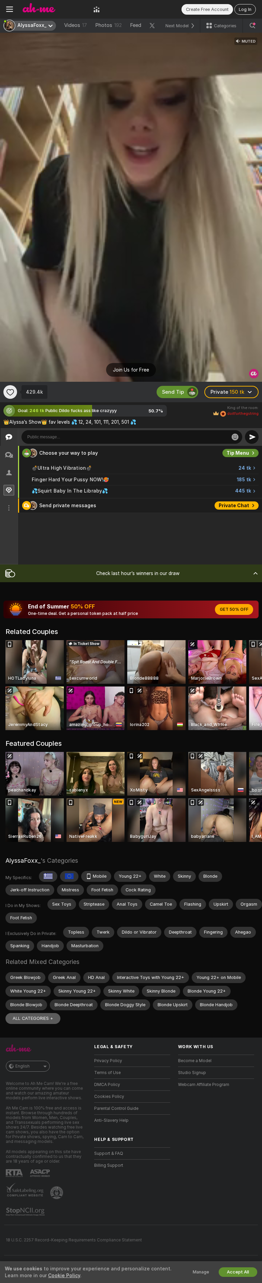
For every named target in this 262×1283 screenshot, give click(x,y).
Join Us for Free (131, 370)
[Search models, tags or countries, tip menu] (252, 25)
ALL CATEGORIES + (33, 1018)
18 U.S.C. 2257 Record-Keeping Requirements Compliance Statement (74, 1240)
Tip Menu (238, 453)
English (22, 1066)
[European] (69, 876)
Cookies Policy (109, 1096)
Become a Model (195, 1060)
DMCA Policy (107, 1084)
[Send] (252, 437)
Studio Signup (192, 1072)
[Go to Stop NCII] (26, 1212)
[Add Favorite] (10, 392)
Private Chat (234, 505)
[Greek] (48, 876)
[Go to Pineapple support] (57, 1192)
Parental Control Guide (116, 1108)
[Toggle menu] (9, 9)
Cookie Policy (64, 1275)
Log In (245, 9)
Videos (75, 25)
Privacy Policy (108, 1060)
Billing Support (108, 1165)
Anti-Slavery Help (111, 1120)
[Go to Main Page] (53, 9)
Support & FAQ (108, 1153)
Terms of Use (107, 1072)
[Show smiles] (235, 437)
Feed (135, 25)
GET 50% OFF (234, 609)
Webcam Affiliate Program (203, 1084)
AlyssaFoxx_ (23, 860)
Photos (108, 25)
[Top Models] (96, 9)
